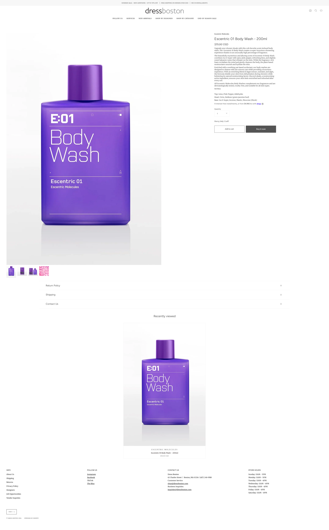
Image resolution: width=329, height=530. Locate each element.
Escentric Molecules (221, 34)
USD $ (10, 511)
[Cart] (321, 10)
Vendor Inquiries (13, 498)
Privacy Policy (12, 486)
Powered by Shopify (31, 518)
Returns (9, 482)
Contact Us (52, 303)
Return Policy (53, 285)
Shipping (50, 294)
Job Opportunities (13, 494)
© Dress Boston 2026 (13, 518)
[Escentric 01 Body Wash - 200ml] (165, 384)
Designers (10, 490)
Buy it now (261, 129)
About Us (10, 474)
